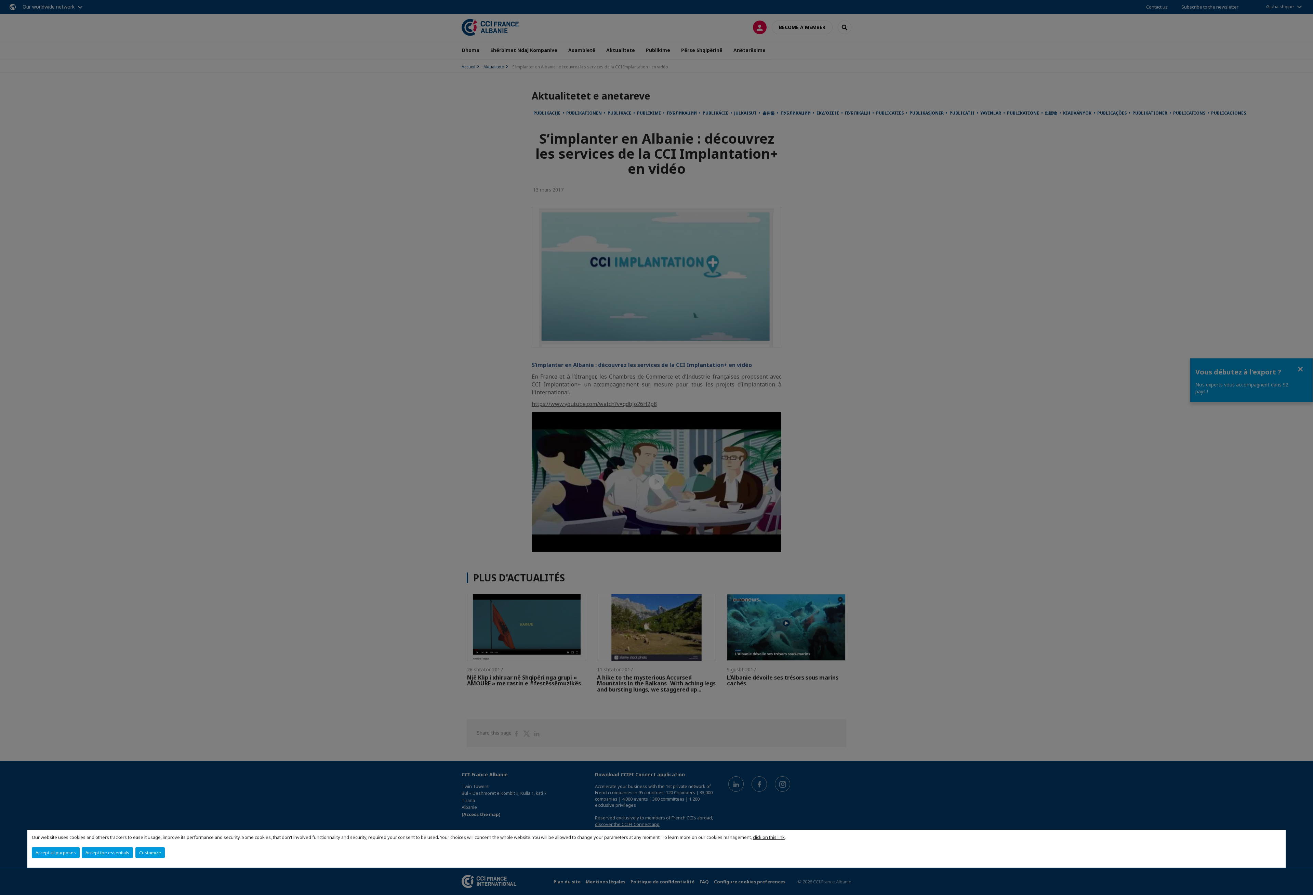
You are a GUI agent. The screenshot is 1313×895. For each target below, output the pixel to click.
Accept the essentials (107, 853)
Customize (150, 853)
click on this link (769, 837)
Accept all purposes (56, 853)
